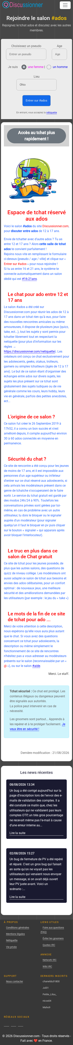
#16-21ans (29, 279)
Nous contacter (14, 981)
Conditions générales (17, 927)
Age (59, 46)
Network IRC (49, 959)
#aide (36, 666)
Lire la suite (18, 833)
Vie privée (11, 946)
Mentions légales (15, 933)
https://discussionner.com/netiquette (29, 351)
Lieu (37, 76)
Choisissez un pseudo (26, 46)
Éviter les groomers (53, 938)
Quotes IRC (49, 945)
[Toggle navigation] (65, 5)
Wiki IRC (47, 966)
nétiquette (51, 112)
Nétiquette (12, 940)
